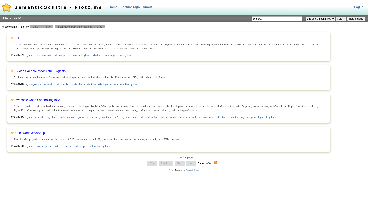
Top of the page (184, 157)
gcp (115, 55)
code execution (62, 146)
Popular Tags (130, 7)
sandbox (46, 55)
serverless (194, 117)
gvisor (81, 117)
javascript (42, 146)
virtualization (219, 117)
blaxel (82, 84)
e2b (33, 55)
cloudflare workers (158, 117)
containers (108, 117)
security (60, 117)
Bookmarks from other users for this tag (80, 26)
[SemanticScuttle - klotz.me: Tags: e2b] (215, 163)
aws (121, 55)
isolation (206, 117)
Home (113, 7)
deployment (260, 117)
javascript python (80, 55)
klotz (130, 55)
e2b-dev (96, 55)
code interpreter (61, 55)
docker (61, 84)
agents (35, 84)
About (147, 7)
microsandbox (139, 117)
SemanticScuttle (192, 170)
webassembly (93, 117)
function (96, 146)
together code (110, 84)
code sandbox (48, 84)
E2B (17, 38)
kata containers (178, 117)
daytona (91, 84)
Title (48, 26)
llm (38, 55)
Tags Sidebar (356, 18)
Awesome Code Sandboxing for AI (37, 100)
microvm (71, 117)
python (87, 146)
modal (74, 84)
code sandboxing (40, 117)
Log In (358, 7)
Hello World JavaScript (30, 133)
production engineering (240, 117)
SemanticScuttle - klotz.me (58, 7)
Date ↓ (36, 26)
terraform (107, 55)
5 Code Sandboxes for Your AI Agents (40, 71)
